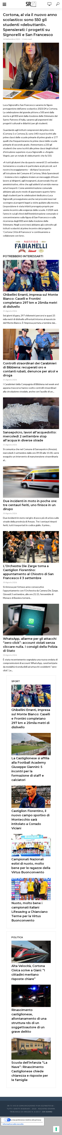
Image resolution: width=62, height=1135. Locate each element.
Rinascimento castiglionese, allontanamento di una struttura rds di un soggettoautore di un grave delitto (28, 1020)
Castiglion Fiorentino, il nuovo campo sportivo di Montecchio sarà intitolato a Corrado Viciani (30, 819)
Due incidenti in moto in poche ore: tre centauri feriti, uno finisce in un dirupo (30, 505)
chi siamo (47, 1112)
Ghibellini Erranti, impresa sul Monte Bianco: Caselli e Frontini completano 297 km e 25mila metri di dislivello (30, 301)
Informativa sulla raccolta (13, 1124)
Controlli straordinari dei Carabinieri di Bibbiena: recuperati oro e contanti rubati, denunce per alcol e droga (30, 369)
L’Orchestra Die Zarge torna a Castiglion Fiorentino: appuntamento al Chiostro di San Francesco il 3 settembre (28, 572)
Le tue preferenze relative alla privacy (26, 1120)
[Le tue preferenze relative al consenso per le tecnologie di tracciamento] (56, 1129)
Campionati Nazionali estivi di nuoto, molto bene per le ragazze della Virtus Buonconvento (30, 865)
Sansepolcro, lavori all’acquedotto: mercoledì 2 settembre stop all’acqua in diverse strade (29, 436)
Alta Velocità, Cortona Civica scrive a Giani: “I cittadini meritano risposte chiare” (28, 972)
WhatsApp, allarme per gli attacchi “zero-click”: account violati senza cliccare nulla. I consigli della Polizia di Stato (30, 645)
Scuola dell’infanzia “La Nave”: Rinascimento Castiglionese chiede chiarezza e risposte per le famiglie (29, 1071)
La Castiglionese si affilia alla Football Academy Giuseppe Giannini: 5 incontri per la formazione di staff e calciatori (30, 769)
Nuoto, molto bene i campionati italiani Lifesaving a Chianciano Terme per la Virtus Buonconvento (29, 911)
